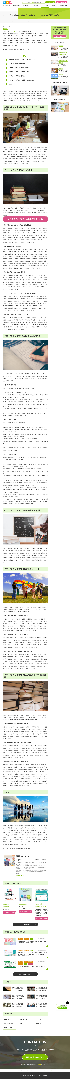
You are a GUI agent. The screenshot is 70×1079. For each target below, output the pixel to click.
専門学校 (38, 1019)
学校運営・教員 (8, 1027)
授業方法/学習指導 (9, 1019)
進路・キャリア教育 (9, 1023)
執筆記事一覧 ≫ (20, 875)
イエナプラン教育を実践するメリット (18, 76)
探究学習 (5, 28)
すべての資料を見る (25, 924)
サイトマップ (5, 1070)
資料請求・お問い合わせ (36, 1057)
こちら (39, 1064)
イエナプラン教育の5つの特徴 (16, 63)
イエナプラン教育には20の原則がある (18, 68)
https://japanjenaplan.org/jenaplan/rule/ (18, 848)
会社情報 (11, 1070)
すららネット (14, 31)
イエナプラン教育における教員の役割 (18, 72)
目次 (24, 56)
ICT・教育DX (23, 1019)
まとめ (10, 84)
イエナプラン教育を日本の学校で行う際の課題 (21, 80)
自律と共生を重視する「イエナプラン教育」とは (21, 59)
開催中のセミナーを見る (25, 974)
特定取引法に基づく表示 (29, 1070)
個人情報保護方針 (18, 1070)
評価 (21, 1023)
